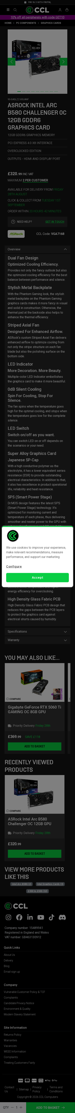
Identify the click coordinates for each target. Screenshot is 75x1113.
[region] (37, 556)
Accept (37, 577)
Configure (14, 566)
